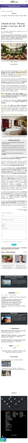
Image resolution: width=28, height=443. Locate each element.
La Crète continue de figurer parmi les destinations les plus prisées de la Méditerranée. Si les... (19, 282)
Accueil (2, 11)
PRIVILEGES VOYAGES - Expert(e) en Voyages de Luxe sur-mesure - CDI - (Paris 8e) (13, 331)
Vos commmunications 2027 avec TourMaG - (14, 5)
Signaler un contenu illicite (16, 413)
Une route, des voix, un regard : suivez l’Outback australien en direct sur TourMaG (14, 315)
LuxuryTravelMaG (9, 11)
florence (21, 209)
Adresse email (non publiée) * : (8, 219)
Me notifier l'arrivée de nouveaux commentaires (12, 241)
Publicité (21, 413)
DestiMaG (8, 416)
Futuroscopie (8, 417)
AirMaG (7, 412)
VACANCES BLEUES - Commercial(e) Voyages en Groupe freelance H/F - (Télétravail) (13, 340)
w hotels (25, 209)
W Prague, (21, 71)
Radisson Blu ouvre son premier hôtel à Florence (13, 145)
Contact (21, 412)
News (2, 294)
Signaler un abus (4, 249)
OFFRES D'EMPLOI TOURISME (7, 333)
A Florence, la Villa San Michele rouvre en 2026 (13, 147)
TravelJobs (8, 424)
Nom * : (3, 215)
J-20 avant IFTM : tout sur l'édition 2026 (11, 360)
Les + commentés (12, 294)
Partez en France (8, 422)
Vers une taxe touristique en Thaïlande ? (10, 304)
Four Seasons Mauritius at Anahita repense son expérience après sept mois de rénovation (7, 266)
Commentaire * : (5, 228)
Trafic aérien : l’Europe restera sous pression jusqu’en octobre (13, 307)
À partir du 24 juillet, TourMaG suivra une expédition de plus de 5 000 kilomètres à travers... (19, 319)
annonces (14, 328)
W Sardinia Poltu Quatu (21, 73)
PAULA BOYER (9, 41)
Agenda (21, 414)
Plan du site (15, 414)
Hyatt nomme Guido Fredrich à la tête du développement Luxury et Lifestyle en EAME (20, 266)
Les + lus (6, 294)
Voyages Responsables (9, 430)
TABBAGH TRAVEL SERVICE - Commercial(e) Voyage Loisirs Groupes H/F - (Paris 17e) (13, 336)
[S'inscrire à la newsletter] (3, 440)
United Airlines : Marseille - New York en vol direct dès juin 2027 (13, 298)
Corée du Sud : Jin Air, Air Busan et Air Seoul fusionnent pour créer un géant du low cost (11, 303)
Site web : (4, 224)
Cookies (14, 416)
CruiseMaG (8, 415)
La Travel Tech (9, 418)
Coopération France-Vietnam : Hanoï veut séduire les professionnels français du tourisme (13, 369)
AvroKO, (3, 106)
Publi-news (14, 357)
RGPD (14, 415)
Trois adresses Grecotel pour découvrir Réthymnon (14, 278)
